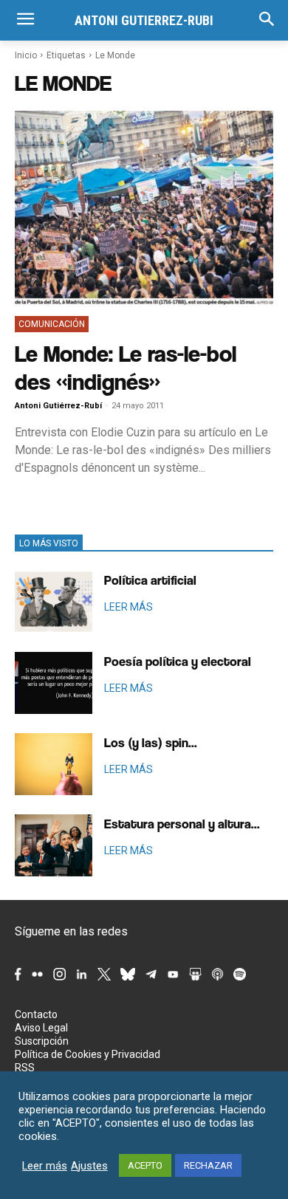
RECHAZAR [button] (208, 1165)
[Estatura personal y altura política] (53, 845)
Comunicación (51, 324)
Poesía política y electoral (177, 661)
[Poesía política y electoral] (53, 683)
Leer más (44, 1165)
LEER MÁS (128, 607)
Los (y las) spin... (150, 742)
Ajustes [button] (89, 1165)
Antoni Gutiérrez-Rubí (58, 405)
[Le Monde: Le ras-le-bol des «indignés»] (144, 208)
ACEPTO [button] (145, 1165)
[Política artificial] (53, 602)
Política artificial (150, 580)
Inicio (26, 55)
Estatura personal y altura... (182, 823)
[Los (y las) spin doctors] (53, 764)
